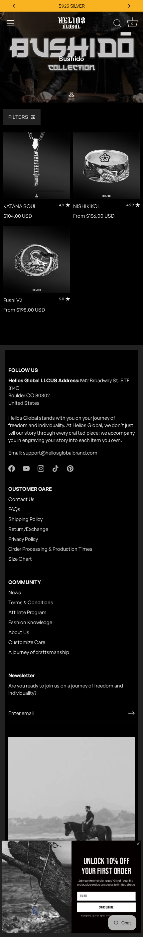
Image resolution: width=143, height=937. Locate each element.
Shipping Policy (25, 519)
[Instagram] (41, 468)
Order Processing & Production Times (50, 549)
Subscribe (106, 907)
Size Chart (20, 559)
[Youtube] (26, 468)
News (14, 592)
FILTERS (18, 117)
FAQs (14, 509)
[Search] (117, 24)
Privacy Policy (23, 539)
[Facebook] (11, 468)
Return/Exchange (28, 529)
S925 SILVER (72, 6)
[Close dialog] (138, 844)
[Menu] (10, 23)
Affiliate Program (27, 612)
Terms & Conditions (30, 602)
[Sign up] (131, 713)
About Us (18, 632)
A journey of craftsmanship (38, 652)
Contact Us (21, 499)
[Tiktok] (55, 468)
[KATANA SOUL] (36, 165)
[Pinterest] (70, 468)
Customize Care (26, 642)
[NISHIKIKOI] (106, 165)
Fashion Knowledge (30, 622)
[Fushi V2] (36, 259)
